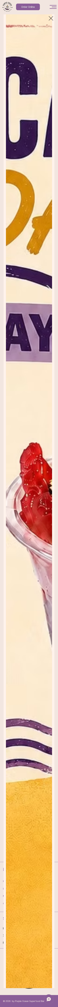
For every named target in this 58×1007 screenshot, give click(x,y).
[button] (51, 18)
